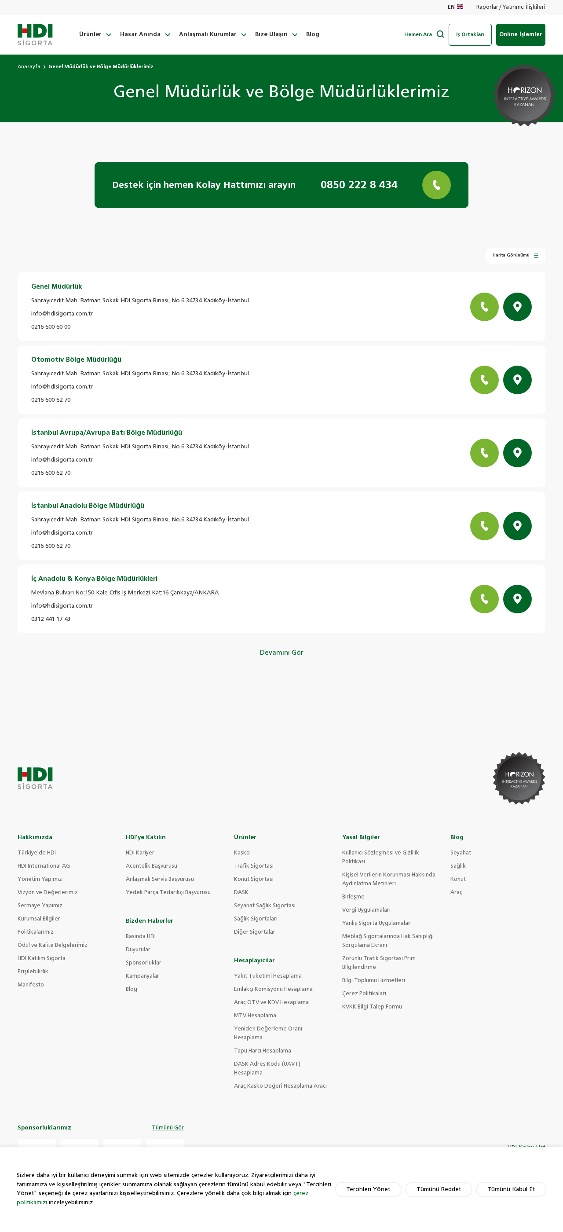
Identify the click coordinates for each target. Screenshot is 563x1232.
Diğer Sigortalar (254, 932)
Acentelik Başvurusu (151, 866)
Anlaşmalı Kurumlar (208, 34)
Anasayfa (29, 66)
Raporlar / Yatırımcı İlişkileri (510, 7)
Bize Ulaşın (271, 34)
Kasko (242, 853)
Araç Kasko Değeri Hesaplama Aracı (280, 1086)
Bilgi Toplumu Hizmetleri (373, 980)
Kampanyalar (142, 976)
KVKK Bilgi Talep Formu (372, 1007)
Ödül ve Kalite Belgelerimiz (53, 945)
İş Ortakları (470, 34)
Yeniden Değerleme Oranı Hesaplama (268, 1034)
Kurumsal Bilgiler (39, 919)
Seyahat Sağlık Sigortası (265, 906)
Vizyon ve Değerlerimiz (48, 892)
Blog (312, 34)
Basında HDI (141, 936)
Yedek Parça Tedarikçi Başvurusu (168, 892)
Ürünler (90, 34)
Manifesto (31, 985)
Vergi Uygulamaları (366, 910)
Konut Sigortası (254, 879)
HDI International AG (44, 866)
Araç (456, 892)
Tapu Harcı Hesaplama (262, 1051)
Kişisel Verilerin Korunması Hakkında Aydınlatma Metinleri (388, 880)
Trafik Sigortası (254, 866)
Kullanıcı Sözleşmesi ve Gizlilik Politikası (380, 858)
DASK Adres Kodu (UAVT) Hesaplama (267, 1069)
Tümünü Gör (168, 1128)
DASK (241, 892)
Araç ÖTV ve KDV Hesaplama (271, 1002)
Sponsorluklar (143, 963)
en (451, 7)
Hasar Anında (140, 34)
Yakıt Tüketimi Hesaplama (268, 976)
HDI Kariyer (140, 853)
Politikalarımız (36, 932)
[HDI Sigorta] (35, 35)
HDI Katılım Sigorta (42, 958)
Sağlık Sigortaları (256, 919)
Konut (458, 879)
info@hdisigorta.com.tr (62, 314)
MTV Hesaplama (255, 1016)
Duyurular (138, 950)
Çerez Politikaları (364, 994)
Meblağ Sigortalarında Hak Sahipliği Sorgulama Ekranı (388, 941)
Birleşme (353, 897)
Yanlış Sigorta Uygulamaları (377, 923)
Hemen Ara (418, 34)
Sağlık (458, 866)
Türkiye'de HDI (37, 853)
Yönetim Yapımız (40, 879)
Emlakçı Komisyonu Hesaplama (273, 989)
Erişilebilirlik (33, 972)
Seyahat (460, 853)
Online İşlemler (520, 34)
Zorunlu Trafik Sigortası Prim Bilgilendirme (379, 963)
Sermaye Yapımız (40, 906)
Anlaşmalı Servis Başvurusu (160, 879)
